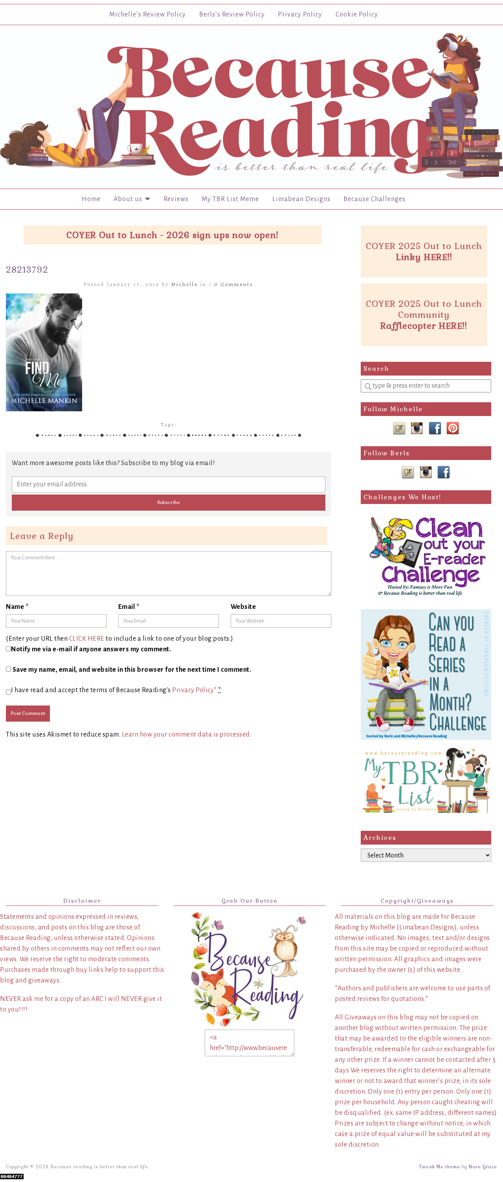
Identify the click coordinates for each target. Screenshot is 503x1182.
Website (243, 606)
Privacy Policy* (194, 690)
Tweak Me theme (439, 1166)
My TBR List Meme (230, 199)
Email (129, 606)
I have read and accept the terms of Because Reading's (116, 690)
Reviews (176, 199)
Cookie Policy (357, 14)
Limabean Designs (301, 199)
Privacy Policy (300, 14)
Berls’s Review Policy (232, 14)
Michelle (184, 284)
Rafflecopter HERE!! (423, 325)
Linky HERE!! (424, 256)
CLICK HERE (87, 638)
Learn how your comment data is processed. (187, 734)
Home (91, 199)
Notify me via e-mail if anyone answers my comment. (91, 649)
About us (129, 199)
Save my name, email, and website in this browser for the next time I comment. (132, 669)
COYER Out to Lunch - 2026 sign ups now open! (172, 234)
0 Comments (233, 284)
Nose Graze (483, 1166)
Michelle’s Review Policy (147, 14)
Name (17, 606)
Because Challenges (374, 199)
